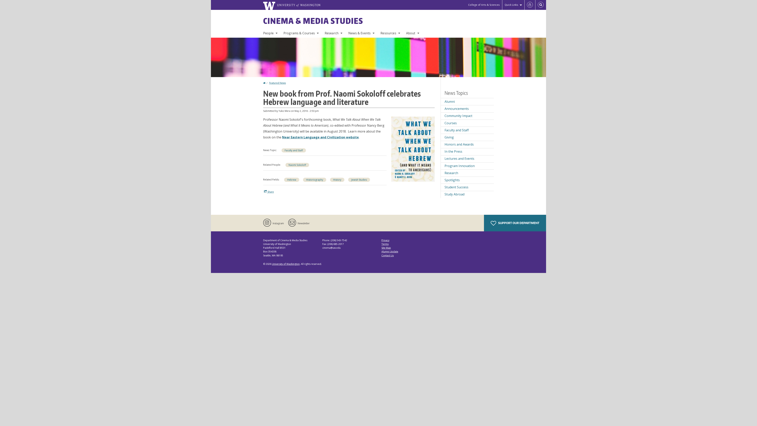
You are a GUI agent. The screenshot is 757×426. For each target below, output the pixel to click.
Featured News (277, 83)
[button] (413, 149)
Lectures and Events (459, 158)
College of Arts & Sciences (484, 5)
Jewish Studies (359, 179)
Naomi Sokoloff (297, 165)
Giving (449, 137)
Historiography (314, 179)
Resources (388, 33)
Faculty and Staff (294, 150)
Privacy (385, 240)
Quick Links (511, 5)
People (268, 33)
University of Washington (286, 264)
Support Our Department (518, 223)
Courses (451, 123)
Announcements (457, 108)
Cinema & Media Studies (313, 21)
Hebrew (291, 179)
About (410, 33)
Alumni (450, 101)
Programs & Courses (299, 33)
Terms (385, 244)
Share (270, 191)
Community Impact (458, 116)
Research (331, 33)
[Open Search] (540, 5)
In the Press (453, 151)
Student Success (456, 187)
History (337, 179)
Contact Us (387, 255)
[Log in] (530, 5)
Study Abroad (454, 194)
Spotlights (452, 180)
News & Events (359, 33)
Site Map (386, 247)
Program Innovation (460, 166)
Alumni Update (389, 251)
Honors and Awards (459, 144)
